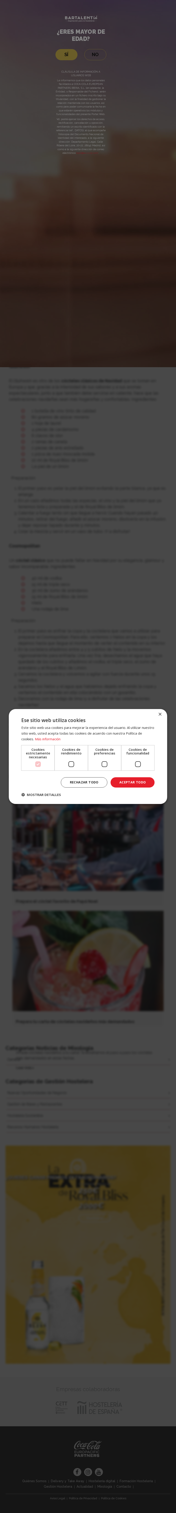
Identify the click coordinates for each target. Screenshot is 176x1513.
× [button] (160, 714)
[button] (41, 794)
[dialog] (88, 756)
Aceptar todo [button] (132, 782)
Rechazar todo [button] (84, 782)
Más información (47, 739)
